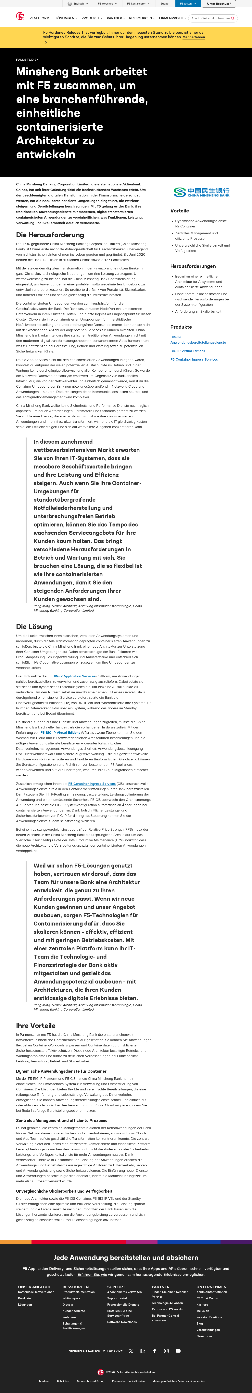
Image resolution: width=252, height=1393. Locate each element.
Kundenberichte (74, 1311)
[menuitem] (78, 3)
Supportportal (117, 1298)
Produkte (24, 1298)
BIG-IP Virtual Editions (187, 351)
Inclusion (202, 1311)
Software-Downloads (122, 1322)
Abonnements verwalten (124, 1292)
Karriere (202, 1305)
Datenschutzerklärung (90, 1381)
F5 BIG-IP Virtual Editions (60, 733)
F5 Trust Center (207, 1298)
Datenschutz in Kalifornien (128, 1381)
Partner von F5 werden (168, 1309)
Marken (44, 1381)
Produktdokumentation (79, 1292)
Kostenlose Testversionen (36, 1292)
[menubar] (126, 3)
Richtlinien (63, 1381)
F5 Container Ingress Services (92, 784)
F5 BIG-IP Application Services (71, 676)
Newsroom (204, 1336)
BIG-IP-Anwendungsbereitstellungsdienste (198, 340)
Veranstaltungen (208, 1330)
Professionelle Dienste (123, 1305)
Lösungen (25, 1305)
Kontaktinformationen (211, 1292)
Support (165, 3)
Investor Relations (209, 1317)
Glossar (68, 1305)
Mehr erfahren (194, 37)
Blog (199, 1324)
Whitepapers (72, 1298)
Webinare (69, 1317)
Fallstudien (27, 60)
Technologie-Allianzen (167, 1303)
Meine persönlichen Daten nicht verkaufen (179, 1381)
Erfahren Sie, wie (92, 1274)
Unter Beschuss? (219, 4)
